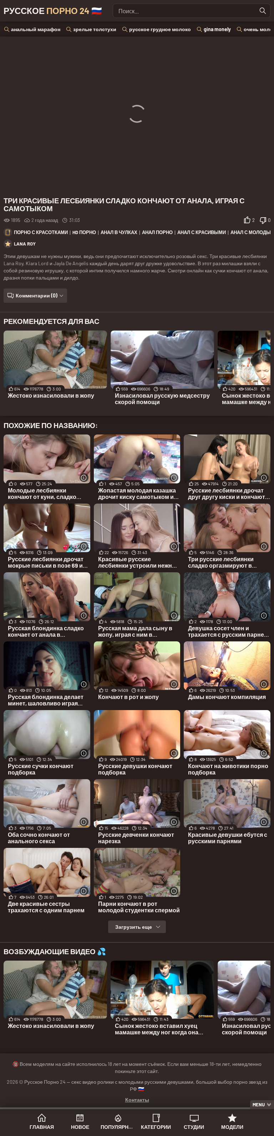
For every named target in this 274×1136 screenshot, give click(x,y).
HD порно (84, 232)
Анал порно (157, 232)
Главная (42, 1127)
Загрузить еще (133, 927)
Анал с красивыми (201, 232)
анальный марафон (35, 29)
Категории (156, 1127)
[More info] (84, 477)
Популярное (118, 1127)
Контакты (137, 1100)
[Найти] (263, 10)
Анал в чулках (119, 232)
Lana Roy (25, 243)
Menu (259, 1104)
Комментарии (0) (36, 295)
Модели (232, 1127)
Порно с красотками (41, 232)
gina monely (217, 29)
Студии (194, 1127)
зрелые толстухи (94, 29)
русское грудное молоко (160, 29)
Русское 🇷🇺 (53, 10)
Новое (80, 1127)
